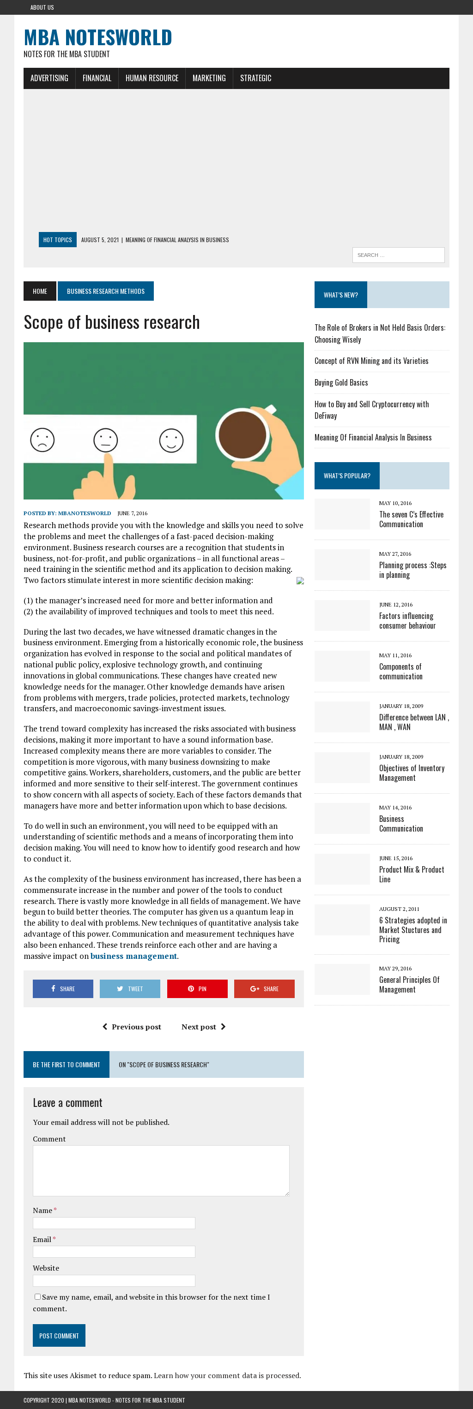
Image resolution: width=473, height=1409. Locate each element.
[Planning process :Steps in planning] (342, 574)
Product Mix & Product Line (411, 874)
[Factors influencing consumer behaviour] (342, 624)
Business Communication (401, 823)
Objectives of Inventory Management (411, 772)
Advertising (49, 77)
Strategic (255, 77)
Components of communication (401, 671)
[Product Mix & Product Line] (342, 878)
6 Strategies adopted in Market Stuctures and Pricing (413, 930)
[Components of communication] (342, 675)
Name (43, 1210)
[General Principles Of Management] (342, 989)
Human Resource (152, 77)
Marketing (209, 77)
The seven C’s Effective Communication (411, 519)
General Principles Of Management (409, 984)
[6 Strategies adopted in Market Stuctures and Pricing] (342, 929)
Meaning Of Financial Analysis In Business (373, 437)
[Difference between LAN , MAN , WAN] (342, 726)
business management (134, 956)
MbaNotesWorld (84, 513)
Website (46, 1268)
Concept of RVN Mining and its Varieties (372, 360)
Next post (199, 1027)
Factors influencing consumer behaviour (407, 620)
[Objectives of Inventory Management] (342, 777)
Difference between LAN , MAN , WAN (414, 722)
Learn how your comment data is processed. (227, 1375)
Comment (49, 1139)
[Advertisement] (236, 162)
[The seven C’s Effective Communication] (342, 523)
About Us (42, 7)
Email (43, 1239)
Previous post (136, 1027)
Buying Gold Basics (341, 382)
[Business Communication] (342, 827)
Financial (97, 77)
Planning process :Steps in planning (413, 569)
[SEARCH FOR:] (398, 253)
